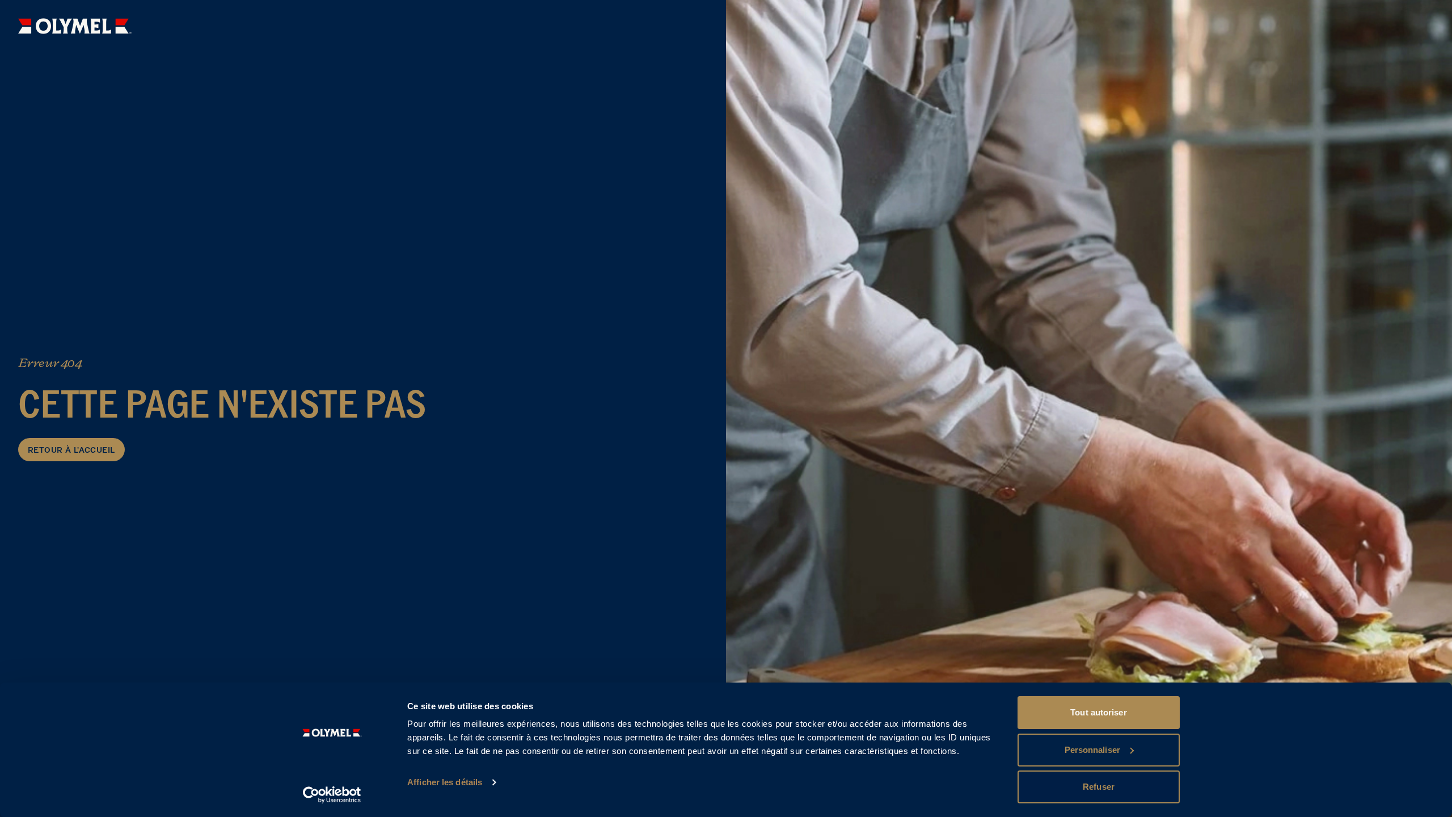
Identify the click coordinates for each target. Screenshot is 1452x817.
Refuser (1099, 786)
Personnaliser (1092, 750)
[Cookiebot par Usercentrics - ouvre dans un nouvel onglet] (332, 794)
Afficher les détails (444, 782)
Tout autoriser (1098, 712)
